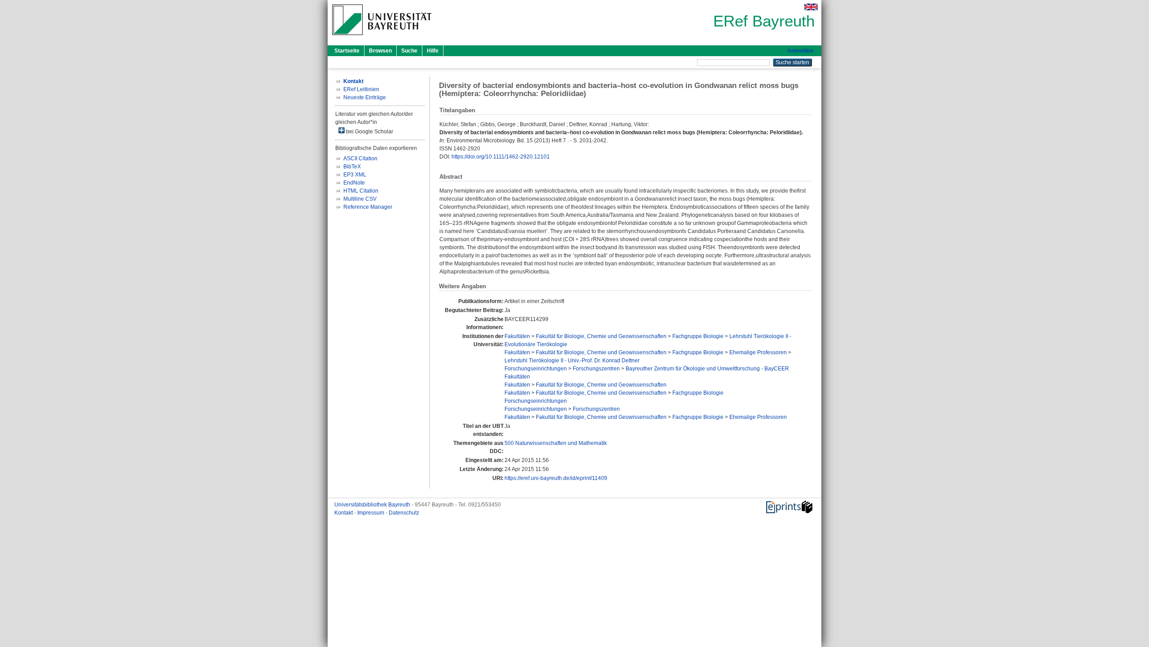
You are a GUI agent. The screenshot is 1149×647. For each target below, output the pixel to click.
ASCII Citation (360, 158)
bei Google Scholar (369, 131)
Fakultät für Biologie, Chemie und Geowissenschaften (601, 336)
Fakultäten (517, 336)
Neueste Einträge (364, 97)
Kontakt (344, 513)
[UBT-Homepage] (382, 38)
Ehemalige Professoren (758, 352)
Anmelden (800, 51)
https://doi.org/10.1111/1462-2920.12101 (501, 157)
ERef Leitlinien (361, 89)
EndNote (354, 183)
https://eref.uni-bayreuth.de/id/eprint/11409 (555, 478)
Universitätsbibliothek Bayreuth (373, 505)
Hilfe (433, 51)
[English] (811, 7)
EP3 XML (354, 175)
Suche (409, 51)
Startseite (347, 51)
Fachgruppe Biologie (698, 336)
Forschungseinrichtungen (535, 368)
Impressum (371, 513)
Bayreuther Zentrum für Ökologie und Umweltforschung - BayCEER (707, 368)
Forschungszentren (596, 368)
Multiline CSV (360, 199)
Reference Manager (367, 207)
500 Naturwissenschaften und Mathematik (555, 443)
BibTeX (352, 166)
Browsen (380, 51)
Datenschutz (404, 513)
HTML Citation (360, 191)
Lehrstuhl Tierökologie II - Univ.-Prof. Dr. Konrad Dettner (572, 360)
